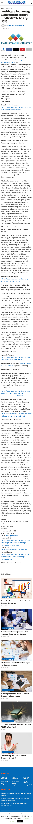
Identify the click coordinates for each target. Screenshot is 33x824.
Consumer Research (8, 628)
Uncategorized (27, 785)
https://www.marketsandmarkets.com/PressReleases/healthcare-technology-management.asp (16, 557)
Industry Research (15, 777)
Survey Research (25, 781)
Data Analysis (5, 781)
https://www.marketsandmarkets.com (14, 550)
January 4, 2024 (5, 636)
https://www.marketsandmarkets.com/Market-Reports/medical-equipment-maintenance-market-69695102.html (16, 393)
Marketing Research (26, 777)
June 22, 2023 (5, 667)
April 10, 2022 (6, 28)
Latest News (9, 8)
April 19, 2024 (5, 605)
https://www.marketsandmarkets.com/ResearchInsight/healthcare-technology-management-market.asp (16, 542)
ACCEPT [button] (20, 821)
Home (2, 8)
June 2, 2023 (5, 698)
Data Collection (4, 784)
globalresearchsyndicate (15, 25)
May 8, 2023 (4, 729)
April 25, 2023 (5, 760)
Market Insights (14, 784)
